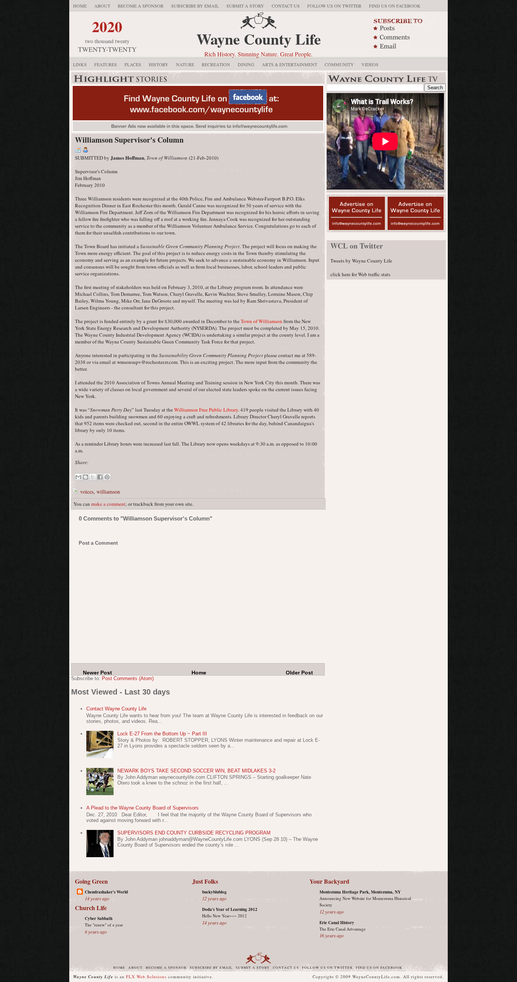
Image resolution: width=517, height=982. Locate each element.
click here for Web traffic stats (360, 274)
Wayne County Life (258, 39)
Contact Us (286, 6)
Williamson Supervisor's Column (129, 139)
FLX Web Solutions (146, 976)
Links (80, 64)
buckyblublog (214, 892)
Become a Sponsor (141, 6)
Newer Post (97, 673)
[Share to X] (93, 477)
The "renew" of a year (104, 925)
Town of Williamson (261, 321)
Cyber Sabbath (98, 918)
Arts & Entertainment (289, 64)
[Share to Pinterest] (107, 477)
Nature (185, 64)
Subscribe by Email (195, 6)
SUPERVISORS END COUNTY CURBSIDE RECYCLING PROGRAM (194, 833)
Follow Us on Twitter (334, 6)
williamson (108, 491)
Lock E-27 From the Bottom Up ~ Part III (162, 733)
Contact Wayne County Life (116, 709)
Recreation (216, 64)
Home (80, 6)
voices (86, 491)
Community (339, 64)
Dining (246, 64)
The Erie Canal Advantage (342, 929)
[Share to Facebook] (100, 477)
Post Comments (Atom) (128, 678)
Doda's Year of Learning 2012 (229, 909)
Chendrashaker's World (106, 892)
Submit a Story (245, 6)
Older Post (299, 673)
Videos (369, 64)
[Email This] (78, 477)
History (158, 64)
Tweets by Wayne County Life (361, 260)
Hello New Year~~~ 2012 (224, 915)
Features (105, 64)
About (102, 6)
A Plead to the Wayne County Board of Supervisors (142, 808)
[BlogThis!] (85, 477)
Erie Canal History (336, 923)
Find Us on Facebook (394, 6)
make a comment (108, 503)
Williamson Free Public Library (206, 409)
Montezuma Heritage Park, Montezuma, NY (360, 892)
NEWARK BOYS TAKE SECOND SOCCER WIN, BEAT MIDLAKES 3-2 (196, 771)
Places (133, 64)
